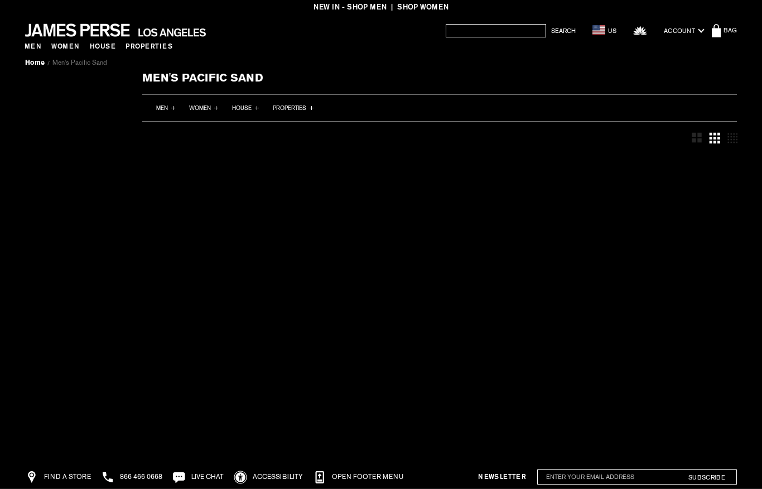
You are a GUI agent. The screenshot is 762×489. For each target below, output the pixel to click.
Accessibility (277, 476)
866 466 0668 (140, 476)
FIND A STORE (66, 476)
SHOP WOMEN (422, 7)
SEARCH (563, 31)
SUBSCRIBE (706, 477)
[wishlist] (640, 30)
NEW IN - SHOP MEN (350, 7)
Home (35, 62)
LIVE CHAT (207, 476)
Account (679, 31)
